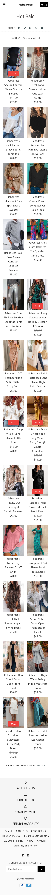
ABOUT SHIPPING (14, 841)
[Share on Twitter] (25, 28)
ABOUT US (22, 831)
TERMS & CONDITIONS (36, 836)
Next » (41, 765)
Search (9, 831)
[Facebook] (23, 855)
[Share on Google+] (36, 28)
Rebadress (29, 878)
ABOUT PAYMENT (37, 841)
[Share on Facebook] (19, 28)
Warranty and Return (25, 845)
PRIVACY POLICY (11, 836)
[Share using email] (42, 28)
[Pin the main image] (30, 28)
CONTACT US (38, 831)
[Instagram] (28, 855)
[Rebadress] (25, 4)
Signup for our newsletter (25, 862)
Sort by (16, 38)
